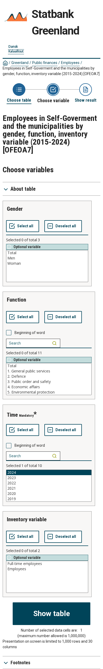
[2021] (48, 488)
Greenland (20, 63)
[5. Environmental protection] (48, 392)
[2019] (48, 498)
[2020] (48, 493)
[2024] (48, 472)
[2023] (48, 477)
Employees (70, 63)
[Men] (47, 258)
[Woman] (47, 263)
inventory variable (26, 519)
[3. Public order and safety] (48, 381)
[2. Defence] (48, 376)
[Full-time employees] (47, 563)
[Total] (47, 252)
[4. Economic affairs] (48, 387)
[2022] (48, 483)
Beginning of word (30, 333)
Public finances (44, 63)
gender (15, 209)
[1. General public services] (48, 371)
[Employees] (47, 569)
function (16, 300)
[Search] (54, 343)
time (12, 415)
